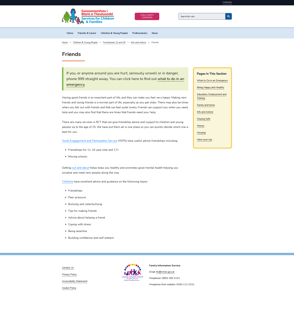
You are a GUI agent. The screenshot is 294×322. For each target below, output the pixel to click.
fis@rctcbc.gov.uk (165, 272)
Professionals (139, 33)
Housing (201, 132)
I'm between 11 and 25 (114, 42)
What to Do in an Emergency (212, 80)
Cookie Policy (69, 288)
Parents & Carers (87, 33)
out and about (80, 168)
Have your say (204, 139)
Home (70, 33)
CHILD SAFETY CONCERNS (147, 16)
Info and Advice (138, 42)
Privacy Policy (69, 274)
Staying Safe (203, 119)
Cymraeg (227, 2)
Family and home (206, 105)
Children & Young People (114, 33)
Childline (67, 181)
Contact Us (68, 267)
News (155, 33)
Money (200, 125)
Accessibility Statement (74, 281)
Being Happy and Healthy (210, 87)
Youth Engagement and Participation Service (89, 141)
